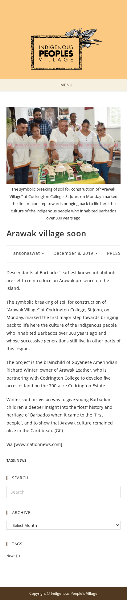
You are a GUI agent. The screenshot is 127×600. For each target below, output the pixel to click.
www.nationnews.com (38, 444)
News (21, 460)
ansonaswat (26, 253)
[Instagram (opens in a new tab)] (67, 15)
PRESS (114, 253)
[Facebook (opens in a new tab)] (59, 15)
